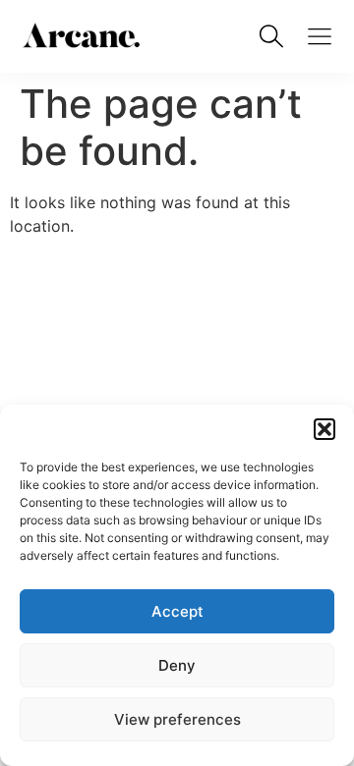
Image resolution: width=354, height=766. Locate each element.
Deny (177, 665)
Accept (177, 611)
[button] (324, 429)
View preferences (177, 719)
